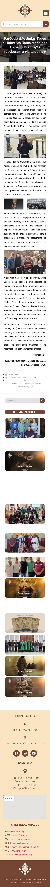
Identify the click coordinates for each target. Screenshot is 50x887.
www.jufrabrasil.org (23, 854)
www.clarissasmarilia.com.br (25, 847)
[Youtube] (33, 753)
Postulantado (22, 386)
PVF (31, 386)
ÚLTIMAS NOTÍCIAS (25, 412)
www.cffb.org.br (20, 835)
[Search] (46, 24)
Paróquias (36, 383)
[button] (46, 13)
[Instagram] (25, 753)
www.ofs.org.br (19, 851)
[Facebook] (16, 753)
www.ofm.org (18, 831)
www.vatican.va (23, 839)
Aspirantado (14, 383)
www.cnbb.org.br (21, 843)
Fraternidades (25, 383)
